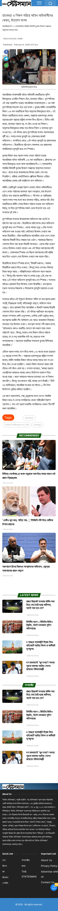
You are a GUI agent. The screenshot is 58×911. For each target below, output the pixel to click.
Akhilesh (29, 417)
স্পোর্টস (5, 883)
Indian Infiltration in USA (17, 424)
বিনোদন (5, 877)
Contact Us (47, 882)
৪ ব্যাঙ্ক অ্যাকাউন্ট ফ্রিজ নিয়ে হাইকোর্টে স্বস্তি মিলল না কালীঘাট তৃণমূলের (40, 645)
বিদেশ (4, 865)
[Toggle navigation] (39, 3)
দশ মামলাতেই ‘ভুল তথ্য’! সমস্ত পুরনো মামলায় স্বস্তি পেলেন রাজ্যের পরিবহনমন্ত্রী (40, 666)
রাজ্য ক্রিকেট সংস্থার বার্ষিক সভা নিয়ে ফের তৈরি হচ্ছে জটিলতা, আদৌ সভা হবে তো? (40, 605)
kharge (37, 424)
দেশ (3, 860)
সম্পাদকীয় (26, 860)
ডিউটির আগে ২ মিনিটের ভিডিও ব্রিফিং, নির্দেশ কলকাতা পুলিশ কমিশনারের (39, 625)
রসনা (23, 865)
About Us (7, 794)
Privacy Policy (49, 865)
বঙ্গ (3, 871)
